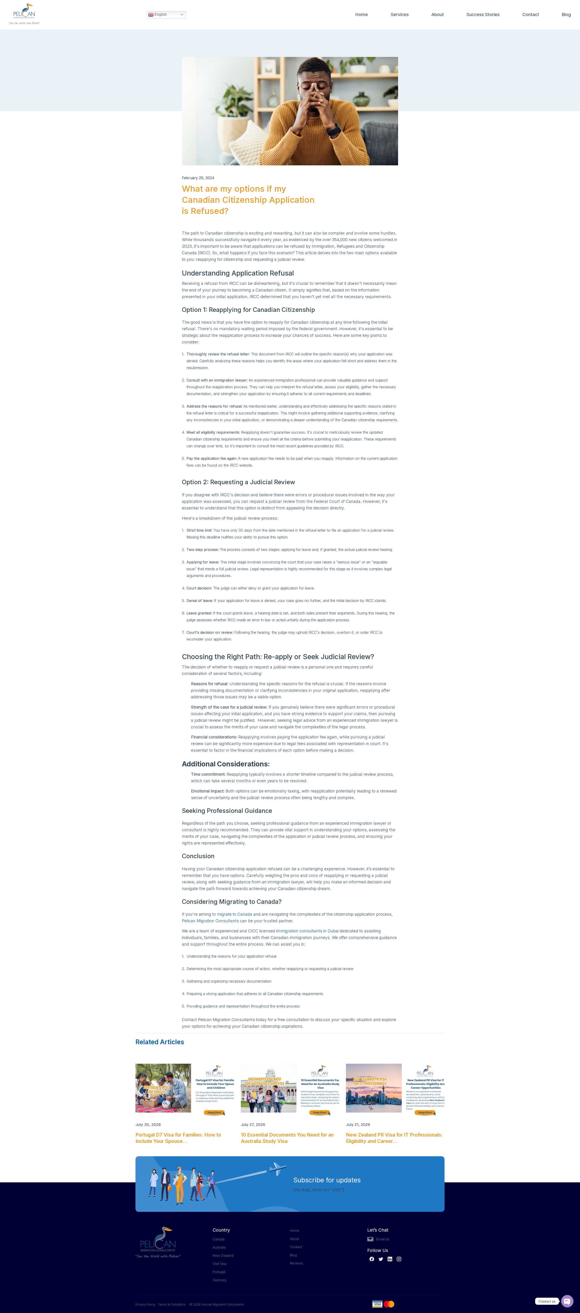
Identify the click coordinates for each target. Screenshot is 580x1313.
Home (361, 14)
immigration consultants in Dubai (307, 931)
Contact (530, 14)
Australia (219, 1247)
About (437, 14)
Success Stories (483, 14)
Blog (566, 14)
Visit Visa (220, 1264)
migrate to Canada (234, 914)
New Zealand (223, 1255)
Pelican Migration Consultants (210, 920)
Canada (219, 1239)
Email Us (382, 1239)
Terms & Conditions (172, 1304)
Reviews (296, 1263)
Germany (220, 1280)
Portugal (219, 1272)
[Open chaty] (567, 1301)
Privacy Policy (146, 1304)
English (160, 14)
